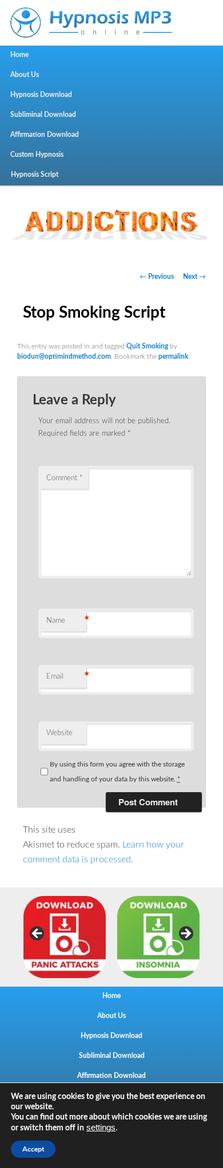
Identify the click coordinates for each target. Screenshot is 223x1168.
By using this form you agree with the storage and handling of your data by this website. (117, 771)
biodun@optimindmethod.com (64, 356)
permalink (173, 356)
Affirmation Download (44, 134)
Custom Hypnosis (36, 154)
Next (185, 934)
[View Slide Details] (64, 937)
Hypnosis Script (34, 174)
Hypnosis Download (41, 94)
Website (59, 733)
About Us (24, 74)
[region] (111, 221)
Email (66, 677)
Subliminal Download (43, 114)
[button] (111, 221)
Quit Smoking (147, 346)
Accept (33, 1149)
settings (101, 1127)
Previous (37, 934)
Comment (64, 478)
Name (66, 621)
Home (19, 54)
